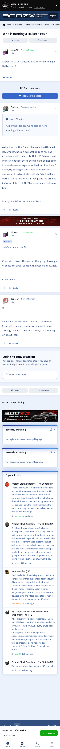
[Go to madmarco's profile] (7, 484)
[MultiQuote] (4, 210)
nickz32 (14, 50)
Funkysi (14, 107)
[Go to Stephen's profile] (7, 572)
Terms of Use (8, 735)
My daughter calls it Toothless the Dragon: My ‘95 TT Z (30, 613)
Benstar (15, 299)
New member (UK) (21, 571)
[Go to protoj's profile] (7, 524)
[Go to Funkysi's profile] (5, 108)
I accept (51, 733)
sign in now (17, 364)
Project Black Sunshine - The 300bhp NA (32, 484)
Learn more (6, 5)
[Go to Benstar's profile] (5, 300)
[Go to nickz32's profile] (5, 51)
